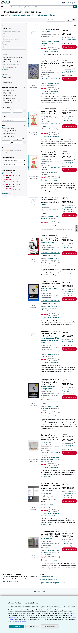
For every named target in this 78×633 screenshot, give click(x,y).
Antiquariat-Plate (52, 258)
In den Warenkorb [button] (69, 47)
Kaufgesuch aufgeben (11, 581)
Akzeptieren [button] (16, 626)
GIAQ (53, 93)
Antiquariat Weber (53, 83)
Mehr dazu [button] (5, 193)
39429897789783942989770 (50, 123)
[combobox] (41, 6)
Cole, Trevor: (45, 32)
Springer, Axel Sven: (48, 242)
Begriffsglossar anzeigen (48, 580)
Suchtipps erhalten (46, 577)
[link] (74, 19)
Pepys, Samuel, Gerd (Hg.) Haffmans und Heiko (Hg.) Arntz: (50, 340)
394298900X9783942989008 (50, 301)
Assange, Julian (46, 389)
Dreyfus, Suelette (47, 386)
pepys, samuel (46, 442)
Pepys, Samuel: (46, 538)
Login (69, 2)
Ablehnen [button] (32, 626)
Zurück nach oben (39, 591)
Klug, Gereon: (45, 68)
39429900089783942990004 (50, 452)
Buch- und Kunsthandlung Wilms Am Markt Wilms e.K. (49, 308)
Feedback (76, 228)
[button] (24, 110)
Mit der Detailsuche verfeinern (44, 15)
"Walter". (44, 204)
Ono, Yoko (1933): (47, 490)
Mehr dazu (5, 69)
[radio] (3, 80)
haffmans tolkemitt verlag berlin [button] (19, 15)
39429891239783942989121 (50, 253)
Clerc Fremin (51, 354)
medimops (50, 129)
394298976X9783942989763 (50, 78)
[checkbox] (3, 28)
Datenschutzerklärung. (20, 621)
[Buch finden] (75, 6)
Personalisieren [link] (50, 626)
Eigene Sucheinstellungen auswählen (53, 583)
